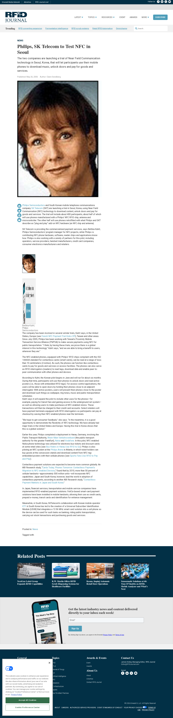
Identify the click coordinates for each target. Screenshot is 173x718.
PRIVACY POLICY (148, 710)
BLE (53, 673)
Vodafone (69, 440)
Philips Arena (57, 449)
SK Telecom (37, 208)
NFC (53, 680)
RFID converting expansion (30, 28)
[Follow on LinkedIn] (162, 1)
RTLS (54, 666)
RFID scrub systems (80, 28)
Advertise (27, 2)
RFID (53, 663)
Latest (77, 17)
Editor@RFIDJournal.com (130, 664)
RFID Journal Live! (42, 2)
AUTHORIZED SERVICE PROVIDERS (83, 708)
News (20, 40)
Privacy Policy (16, 694)
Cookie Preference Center (27, 707)
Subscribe (160, 17)
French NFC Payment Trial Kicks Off (58, 336)
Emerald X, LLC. (136, 703)
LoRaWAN (55, 683)
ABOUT (57, 708)
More (144, 17)
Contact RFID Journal (94, 682)
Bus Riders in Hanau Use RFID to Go (63, 446)
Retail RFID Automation (102, 28)
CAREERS (65, 708)
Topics (91, 17)
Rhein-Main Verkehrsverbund (61, 437)
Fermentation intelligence (56, 28)
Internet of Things (58, 669)
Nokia (57, 440)
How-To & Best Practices (60, 693)
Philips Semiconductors (33, 205)
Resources (107, 17)
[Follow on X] (165, 1)
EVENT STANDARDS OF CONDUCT (109, 708)
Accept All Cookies (27, 700)
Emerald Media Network (11, 2)
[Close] (49, 663)
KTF (24, 506)
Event (122, 17)
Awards (133, 17)
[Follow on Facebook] (158, 1)
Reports (54, 690)
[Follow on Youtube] (169, 1)
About (88, 675)
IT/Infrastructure (58, 686)
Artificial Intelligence (59, 676)
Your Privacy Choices (133, 708)
